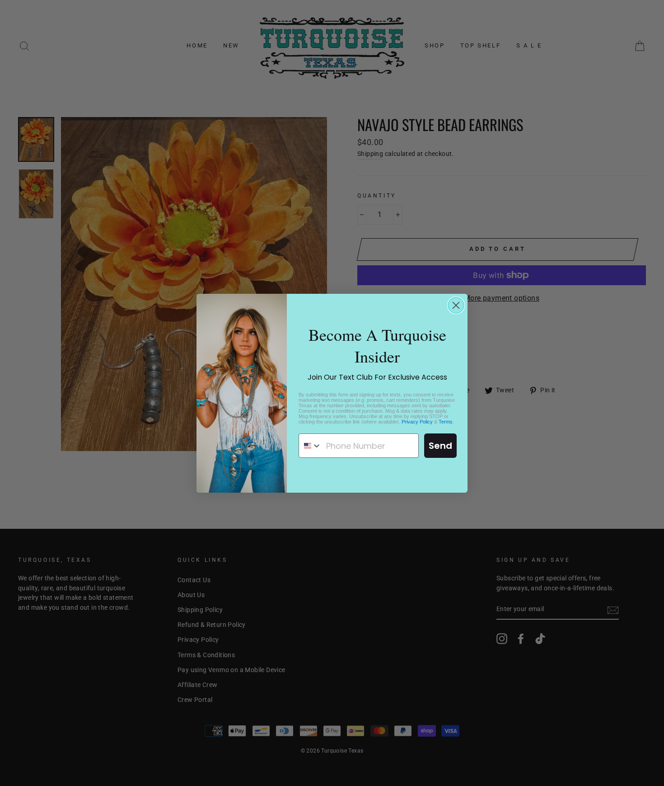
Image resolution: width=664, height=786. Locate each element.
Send (440, 445)
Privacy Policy (417, 421)
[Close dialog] (456, 305)
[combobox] (310, 445)
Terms (446, 421)
